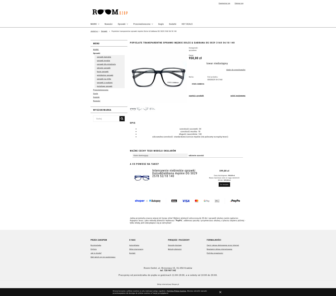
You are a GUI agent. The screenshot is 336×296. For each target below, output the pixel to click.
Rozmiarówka (96, 245)
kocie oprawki (103, 72)
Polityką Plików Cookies (176, 291)
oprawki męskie (103, 61)
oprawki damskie (104, 57)
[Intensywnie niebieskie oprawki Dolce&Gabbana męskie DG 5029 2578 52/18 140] (142, 177)
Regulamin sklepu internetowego (219, 249)
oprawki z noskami (105, 83)
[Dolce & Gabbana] (199, 84)
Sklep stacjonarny (136, 249)
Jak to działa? (96, 253)
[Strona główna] (111, 12)
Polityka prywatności (215, 253)
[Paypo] (188, 201)
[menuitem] (98, 24)
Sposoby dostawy (175, 245)
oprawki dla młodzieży (106, 64)
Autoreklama (134, 245)
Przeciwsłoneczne (100, 90)
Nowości (96, 101)
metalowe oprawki (104, 86)
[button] (196, 96)
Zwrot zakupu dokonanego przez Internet (223, 245)
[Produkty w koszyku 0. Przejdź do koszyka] (242, 12)
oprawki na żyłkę (104, 79)
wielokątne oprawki (105, 75)
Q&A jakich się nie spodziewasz (103, 257)
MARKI (96, 50)
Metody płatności (175, 249)
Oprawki (96, 53)
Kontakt (132, 253)
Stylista (94, 249)
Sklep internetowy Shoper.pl (168, 284)
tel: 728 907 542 (168, 270)
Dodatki (96, 97)
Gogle (95, 94)
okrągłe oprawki (104, 68)
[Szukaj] (122, 118)
